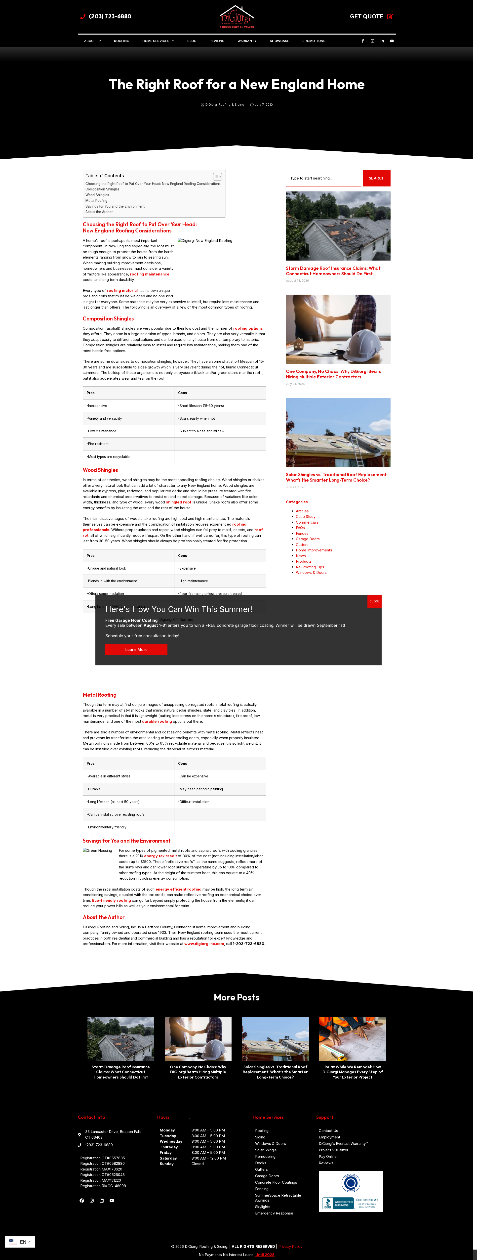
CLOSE (374, 601)
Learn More (136, 649)
